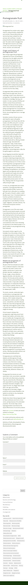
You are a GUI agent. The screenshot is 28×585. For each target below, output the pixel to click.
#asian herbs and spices (18, 518)
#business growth (15, 523)
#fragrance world (19, 538)
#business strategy (7, 528)
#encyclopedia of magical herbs (10, 535)
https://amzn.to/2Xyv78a (9, 414)
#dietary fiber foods (7, 533)
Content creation (11, 8)
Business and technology (9, 499)
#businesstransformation (18, 528)
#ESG (19, 535)
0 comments (17, 23)
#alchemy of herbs (7, 518)
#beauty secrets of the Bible (15, 520)
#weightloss (16, 570)
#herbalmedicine (20, 540)
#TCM (15, 568)
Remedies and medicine (9, 509)
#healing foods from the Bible (9, 540)
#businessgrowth (7, 523)
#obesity (11, 563)
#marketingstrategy (7, 555)
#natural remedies (16, 560)
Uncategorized (6, 512)
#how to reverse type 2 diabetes (10, 550)
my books (10, 410)
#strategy (11, 568)
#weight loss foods (16, 573)
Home (4, 8)
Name (5, 458)
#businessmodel (6, 525)
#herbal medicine (7, 543)
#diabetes (14, 530)
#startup (21, 565)
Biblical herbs (6, 497)
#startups (5, 568)
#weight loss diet (6, 573)
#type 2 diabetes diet (7, 570)
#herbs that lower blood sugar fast (10, 545)
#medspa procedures (16, 558)
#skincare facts (14, 565)
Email (5, 464)
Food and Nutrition (7, 23)
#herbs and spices (16, 543)
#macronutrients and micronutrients (11, 553)
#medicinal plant (16, 555)
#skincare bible (6, 565)
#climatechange (6, 530)
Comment (6, 442)
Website (5, 471)
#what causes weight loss (8, 575)
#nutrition (5, 563)
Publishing (5, 507)
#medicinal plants (7, 558)
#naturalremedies (7, 560)
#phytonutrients (17, 563)
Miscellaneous (6, 504)
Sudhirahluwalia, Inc (9, 21)
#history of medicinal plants (9, 548)
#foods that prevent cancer (9, 538)
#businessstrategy (15, 525)
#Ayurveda (5, 520)
